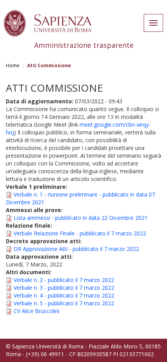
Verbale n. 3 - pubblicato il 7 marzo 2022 (64, 287)
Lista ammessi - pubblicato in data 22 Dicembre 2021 (81, 217)
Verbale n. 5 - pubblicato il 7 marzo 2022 (64, 303)
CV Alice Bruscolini (36, 311)
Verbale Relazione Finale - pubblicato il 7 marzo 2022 (80, 233)
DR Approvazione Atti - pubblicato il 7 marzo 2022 (76, 248)
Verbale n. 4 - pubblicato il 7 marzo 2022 (64, 295)
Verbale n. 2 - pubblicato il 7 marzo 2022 (64, 280)
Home (12, 65)
